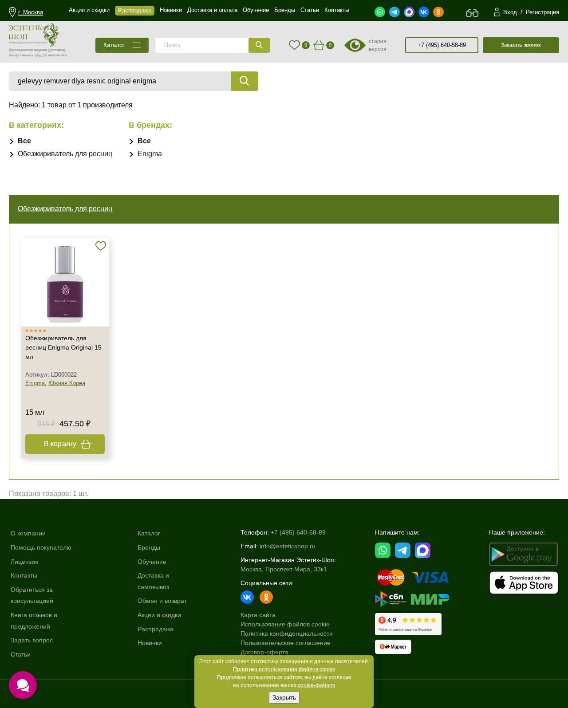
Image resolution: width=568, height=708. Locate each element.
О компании (28, 533)
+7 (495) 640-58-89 (442, 45)
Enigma (150, 153)
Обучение (152, 561)
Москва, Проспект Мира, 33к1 (284, 569)
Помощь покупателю (41, 547)
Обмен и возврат (162, 600)
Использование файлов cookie (285, 624)
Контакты (24, 575)
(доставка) (56, 50)
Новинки (150, 642)
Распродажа (156, 629)
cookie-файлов (316, 685)
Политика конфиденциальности (287, 633)
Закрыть (284, 697)
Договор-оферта (264, 652)
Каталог (149, 533)
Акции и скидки (159, 614)
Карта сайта (258, 614)
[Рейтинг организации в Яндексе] (408, 624)
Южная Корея (66, 383)
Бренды (149, 547)
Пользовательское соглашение (286, 642)
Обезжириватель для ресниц (65, 153)
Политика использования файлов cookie (284, 669)
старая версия (378, 45)
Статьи (21, 654)
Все (24, 141)
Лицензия (25, 561)
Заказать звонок (521, 44)
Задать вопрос (32, 640)
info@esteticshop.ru (288, 546)
